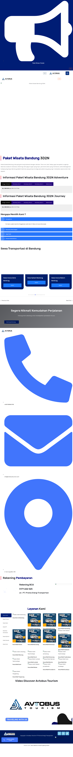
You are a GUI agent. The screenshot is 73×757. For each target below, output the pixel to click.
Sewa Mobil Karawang (33, 644)
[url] (19, 614)
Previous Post (4, 300)
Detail (12, 282)
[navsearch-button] (70, 79)
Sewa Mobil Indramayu (49, 644)
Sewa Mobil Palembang (64, 628)
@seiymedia (45, 745)
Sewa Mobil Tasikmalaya (64, 657)
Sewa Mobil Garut (32, 657)
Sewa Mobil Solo (62, 662)
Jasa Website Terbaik (36, 745)
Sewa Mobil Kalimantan (49, 628)
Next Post (69, 300)
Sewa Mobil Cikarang (18, 655)
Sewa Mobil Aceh (17, 664)
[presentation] (5, 265)
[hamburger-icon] (70, 69)
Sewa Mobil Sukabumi (63, 649)
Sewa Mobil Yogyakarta (34, 628)
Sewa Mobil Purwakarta (49, 669)
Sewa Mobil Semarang (48, 657)
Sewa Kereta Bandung (18, 617)
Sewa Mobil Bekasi (63, 633)
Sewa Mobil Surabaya (63, 669)
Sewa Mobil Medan (32, 667)
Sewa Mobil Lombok (33, 662)
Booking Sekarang (11, 322)
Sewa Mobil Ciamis (17, 644)
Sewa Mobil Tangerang (18, 677)
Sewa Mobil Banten (48, 662)
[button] (31, 294)
